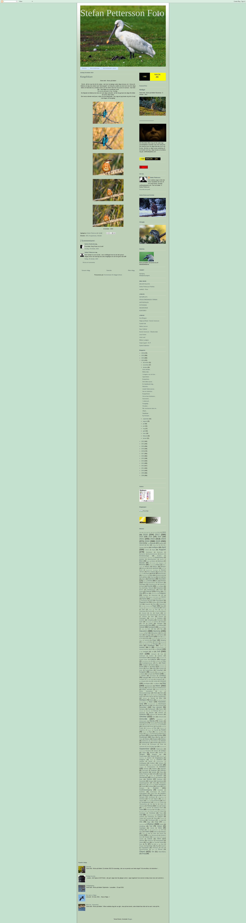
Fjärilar (144, 599)
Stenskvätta (143, 777)
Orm (154, 716)
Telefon (162, 802)
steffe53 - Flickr (143, 289)
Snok (155, 765)
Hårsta (140, 640)
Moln (161, 693)
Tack (149, 798)
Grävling (152, 618)
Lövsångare (146, 683)
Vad (151, 826)
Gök (156, 625)
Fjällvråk (163, 597)
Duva (142, 586)
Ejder (161, 586)
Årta (157, 844)
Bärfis (140, 577)
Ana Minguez (143, 318)
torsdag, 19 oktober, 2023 (92, 248)
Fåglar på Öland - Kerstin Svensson (149, 321)
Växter (141, 842)
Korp (153, 666)
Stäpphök (151, 784)
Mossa (161, 694)
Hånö (163, 638)
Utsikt (161, 824)
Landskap (162, 675)
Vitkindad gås (154, 835)
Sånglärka (163, 793)
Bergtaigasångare (143, 557)
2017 (142, 453)
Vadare (159, 826)
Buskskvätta (162, 573)
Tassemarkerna (155, 800)
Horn (140, 635)
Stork (140, 779)
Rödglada (155, 739)
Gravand (144, 613)
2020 (142, 446)
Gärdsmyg (142, 625)
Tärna (155, 818)
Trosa (161, 813)
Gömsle (142, 627)
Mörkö (151, 700)
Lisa (148, 679)
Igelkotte (162, 645)
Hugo (155, 635)
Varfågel (141, 829)
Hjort (146, 633)
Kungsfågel (160, 670)
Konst (141, 666)
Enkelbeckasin (151, 589)
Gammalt (156, 608)
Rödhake (163, 739)
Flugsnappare (159, 600)
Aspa (153, 549)
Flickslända (163, 598)
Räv (159, 737)
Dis (157, 581)
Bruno (140, 573)
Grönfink (141, 620)
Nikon (154, 705)
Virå (148, 835)
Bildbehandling (159, 557)
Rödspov (155, 740)
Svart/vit (155, 788)
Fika (140, 593)
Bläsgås (150, 568)
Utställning (142, 826)
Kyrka (142, 674)
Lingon (161, 677)
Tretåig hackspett (154, 811)
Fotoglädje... (145, 403)
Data (164, 577)
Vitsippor (147, 837)
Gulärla (151, 623)
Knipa (164, 661)
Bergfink (159, 555)
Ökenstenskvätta (143, 849)
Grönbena (159, 618)
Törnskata (142, 820)
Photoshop (160, 723)
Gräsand (161, 616)
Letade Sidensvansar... (148, 389)
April (164, 547)
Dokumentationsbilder (149, 582)
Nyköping (142, 273)
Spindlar (154, 772)
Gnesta (150, 611)
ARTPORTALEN (143, 302)
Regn (150, 732)
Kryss (147, 668)
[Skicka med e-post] (107, 233)
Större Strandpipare (160, 784)
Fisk (147, 593)
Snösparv (141, 766)
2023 (87, 235)
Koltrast (153, 665)
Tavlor (164, 800)
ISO (152, 649)
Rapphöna (142, 730)
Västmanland (159, 840)
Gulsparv (163, 621)
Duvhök (150, 586)
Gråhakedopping (154, 614)
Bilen (141, 561)
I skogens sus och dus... (149, 374)
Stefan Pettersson (90, 252)
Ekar (140, 588)
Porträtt (164, 724)
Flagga (151, 598)
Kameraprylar (143, 657)
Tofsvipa (150, 806)
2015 (142, 458)
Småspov (161, 763)
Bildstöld (162, 559)
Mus (152, 696)
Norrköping (161, 705)
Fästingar (141, 607)
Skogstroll (153, 756)
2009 (142, 473)
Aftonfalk (141, 545)
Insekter (142, 647)
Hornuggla (148, 635)
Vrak (163, 837)
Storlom (149, 779)
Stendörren (142, 775)
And (147, 547)
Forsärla (161, 602)
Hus (142, 638)
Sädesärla (156, 795)
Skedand (161, 752)
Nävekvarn (142, 712)
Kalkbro (151, 655)
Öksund (160, 849)
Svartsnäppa (153, 791)
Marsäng (141, 687)
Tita (156, 804)
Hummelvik (142, 636)
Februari (149, 591)
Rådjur (153, 737)
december (146, 362)
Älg (157, 846)
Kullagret (161, 668)
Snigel (150, 765)
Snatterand (142, 765)
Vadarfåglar (142, 828)
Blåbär (158, 564)
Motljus (141, 696)
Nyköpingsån (151, 709)
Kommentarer (161, 664)
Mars (157, 686)
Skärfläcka (159, 759)
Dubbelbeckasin (153, 584)
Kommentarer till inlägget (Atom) (113, 275)
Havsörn (143, 631)
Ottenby (152, 721)
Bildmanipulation (152, 559)
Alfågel (154, 545)
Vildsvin (161, 833)
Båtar (151, 575)
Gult (144, 623)
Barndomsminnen (152, 554)
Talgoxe (155, 799)
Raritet (163, 730)
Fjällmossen (142, 597)
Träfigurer (160, 816)
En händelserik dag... (148, 384)
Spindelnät (145, 772)
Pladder (153, 724)
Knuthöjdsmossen (147, 663)
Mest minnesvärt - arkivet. (109, 68)
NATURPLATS (143, 297)
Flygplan (154, 602)
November (142, 707)
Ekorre (141, 589)
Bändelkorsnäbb (159, 575)
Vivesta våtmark (156, 837)
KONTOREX (142, 310)
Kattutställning (145, 661)
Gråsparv (144, 616)
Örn (153, 851)
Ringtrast (163, 733)
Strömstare (163, 783)
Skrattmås (162, 756)
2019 (142, 448)
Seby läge (154, 746)
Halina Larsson (143, 326)
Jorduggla (145, 651)
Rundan (160, 735)
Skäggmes (142, 759)
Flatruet (157, 598)
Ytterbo (161, 842)
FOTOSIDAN (143, 305)
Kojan (164, 663)
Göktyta (161, 625)
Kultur (140, 670)
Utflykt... (144, 411)
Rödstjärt (163, 740)
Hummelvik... (146, 398)
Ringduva (148, 733)
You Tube (154, 842)
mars (144, 433)
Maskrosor (150, 687)
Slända (150, 761)
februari (145, 436)
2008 (142, 475)
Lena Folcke (142, 334)
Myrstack (145, 698)
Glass (162, 609)
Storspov (150, 781)
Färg (161, 606)
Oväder (161, 721)
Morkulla (148, 694)
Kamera (160, 656)
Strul (154, 783)
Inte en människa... (147, 391)
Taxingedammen (145, 802)
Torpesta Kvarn (158, 807)
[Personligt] (144, 511)
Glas (156, 609)
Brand (141, 570)
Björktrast (160, 561)
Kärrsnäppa (153, 675)
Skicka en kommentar (89, 262)
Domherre (160, 582)
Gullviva (156, 621)
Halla (164, 627)
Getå (143, 609)
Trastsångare (163, 809)
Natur (151, 702)
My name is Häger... (91, 895)
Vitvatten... (145, 406)
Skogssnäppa (143, 756)
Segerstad (162, 746)
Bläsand (144, 568)
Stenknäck (159, 775)
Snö (161, 765)
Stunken (144, 784)
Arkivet (147, 549)
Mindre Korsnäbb (160, 689)
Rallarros (162, 728)
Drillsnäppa (142, 584)
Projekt (157, 726)
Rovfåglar (151, 735)
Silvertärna (148, 750)
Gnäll (155, 611)
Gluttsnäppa (142, 611)
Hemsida (141, 633)
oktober (145, 367)
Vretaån (141, 838)
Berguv (151, 557)
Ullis (140, 822)
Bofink (157, 568)
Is (149, 647)
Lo (165, 679)
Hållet (158, 638)
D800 (159, 577)
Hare (155, 629)
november (146, 365)
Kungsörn (142, 672)
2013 (142, 463)
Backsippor (149, 552)
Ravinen (144, 731)
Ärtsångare (155, 847)
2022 (142, 441)
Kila (152, 661)
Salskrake (142, 746)
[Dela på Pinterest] (114, 233)
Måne (160, 698)
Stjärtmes (160, 777)
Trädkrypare (159, 815)
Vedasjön (163, 831)
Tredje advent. (144, 811)
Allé (159, 545)
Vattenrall (156, 831)
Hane (149, 629)
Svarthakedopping (145, 790)
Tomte (157, 806)
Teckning (156, 802)
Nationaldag (163, 700)
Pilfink (141, 724)
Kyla (165, 672)
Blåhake (147, 566)
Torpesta (149, 807)
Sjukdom (156, 750)
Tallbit (162, 798)
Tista (151, 804)
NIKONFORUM (143, 308)
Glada (150, 609)
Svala (143, 786)
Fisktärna (145, 595)
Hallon (143, 629)
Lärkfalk (155, 681)
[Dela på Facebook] (113, 233)
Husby (147, 638)
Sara (148, 746)
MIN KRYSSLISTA (144, 284)
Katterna (153, 659)
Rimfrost (141, 733)
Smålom (152, 763)
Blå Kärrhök (151, 564)
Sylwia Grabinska (90, 244)
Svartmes (142, 792)
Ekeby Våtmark (148, 588)
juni (144, 426)
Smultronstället (160, 761)
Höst (141, 645)
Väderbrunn (150, 840)
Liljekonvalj (154, 677)
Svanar (158, 786)
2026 (142, 353)
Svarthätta (160, 790)
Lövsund (163, 681)
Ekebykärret (159, 588)
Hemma (156, 631)
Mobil (155, 693)
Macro (157, 683)
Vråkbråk (149, 839)
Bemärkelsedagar (144, 556)
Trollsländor (152, 813)
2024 (142, 358)
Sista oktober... (146, 369)
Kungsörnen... (146, 379)
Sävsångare (152, 797)
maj (144, 428)
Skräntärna (141, 758)
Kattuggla (163, 659)
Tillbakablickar (143, 804)
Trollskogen (142, 813)
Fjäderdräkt (154, 595)
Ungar (148, 822)
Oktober (99, 235)
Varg (149, 829)
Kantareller (161, 657)
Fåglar (154, 606)
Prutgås (141, 728)
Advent (161, 543)
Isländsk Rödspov (144, 649)
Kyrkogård (150, 674)
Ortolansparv (159, 719)
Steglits (161, 774)
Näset (162, 710)
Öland (142, 851)
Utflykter (150, 824)
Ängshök (163, 846)
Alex (148, 545)
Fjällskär (157, 597)
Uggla (162, 820)
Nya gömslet (157, 707)
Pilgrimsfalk (147, 724)
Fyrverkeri (148, 606)
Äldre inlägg (131, 270)
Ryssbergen (143, 737)
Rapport (149, 730)
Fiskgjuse (162, 593)
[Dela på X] (111, 233)
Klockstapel (157, 661)
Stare (161, 772)
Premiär (151, 726)
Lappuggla (145, 677)
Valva (160, 828)
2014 (142, 461)
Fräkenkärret (162, 604)
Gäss (150, 625)
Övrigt (144, 853)
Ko (157, 663)
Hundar (164, 636)
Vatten (147, 831)
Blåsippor (163, 566)
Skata (144, 752)
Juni (141, 654)
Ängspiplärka (145, 847)
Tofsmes (141, 806)
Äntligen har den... (91, 876)
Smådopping (142, 763)
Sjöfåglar (163, 750)
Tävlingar (162, 818)
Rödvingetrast (146, 742)
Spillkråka (163, 770)
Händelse (144, 642)
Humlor (161, 635)
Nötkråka (160, 712)
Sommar (146, 768)
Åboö (140, 844)
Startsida (84, 68)
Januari (159, 649)
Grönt (140, 621)
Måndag (153, 698)
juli (144, 423)
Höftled (141, 643)
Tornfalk (163, 806)
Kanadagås (153, 657)
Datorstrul (151, 579)
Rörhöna (144, 744)
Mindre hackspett (147, 689)
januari (145, 438)
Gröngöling (151, 620)
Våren (159, 839)
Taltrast (141, 800)
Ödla (162, 847)
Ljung (152, 679)
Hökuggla (155, 644)
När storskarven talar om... (149, 408)
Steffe (154, 774)
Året (152, 844)
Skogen (142, 754)
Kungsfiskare (92, 235)
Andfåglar (154, 547)
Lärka (149, 681)
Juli (158, 651)
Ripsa (143, 735)
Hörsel (162, 643)
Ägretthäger (149, 846)
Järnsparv (153, 654)
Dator (143, 579)
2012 (142, 465)
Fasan (141, 591)
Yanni (147, 842)
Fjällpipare (150, 597)
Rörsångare (153, 744)
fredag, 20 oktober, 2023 (91, 259)
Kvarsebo (152, 672)
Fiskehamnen (154, 593)
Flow (151, 600)
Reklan (156, 731)
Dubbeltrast (163, 584)
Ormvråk (143, 719)
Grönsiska (160, 620)
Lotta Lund (142, 337)
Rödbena (147, 739)
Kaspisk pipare (143, 659)
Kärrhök (143, 675)
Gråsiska (163, 614)
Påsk (155, 728)
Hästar (156, 642)
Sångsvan (145, 795)
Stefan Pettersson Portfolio (146, 286)
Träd (140, 815)
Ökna (153, 849)
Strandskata (159, 781)
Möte (157, 700)
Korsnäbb (162, 666)
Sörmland (142, 799)
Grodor (157, 613)
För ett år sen (148, 607)
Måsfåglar (142, 700)
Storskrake (142, 781)
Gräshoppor (142, 618)
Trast (155, 809)
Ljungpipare (159, 679)
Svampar (150, 786)
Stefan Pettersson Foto (122, 13)
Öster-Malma (162, 851)
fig (163, 591)
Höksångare (147, 643)
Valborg (152, 828)
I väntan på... (146, 401)
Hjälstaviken (154, 633)
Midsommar (162, 687)
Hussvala (154, 638)
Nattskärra (143, 701)
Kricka (141, 668)
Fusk (142, 606)
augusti (145, 421)
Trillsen (162, 811)
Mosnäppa (155, 694)
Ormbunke (161, 716)
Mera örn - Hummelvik (92, 904)
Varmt (162, 829)
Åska (162, 844)
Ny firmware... (146, 415)
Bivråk (148, 561)
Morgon (141, 694)
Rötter (161, 744)
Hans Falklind (143, 329)
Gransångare (162, 611)
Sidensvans (159, 749)
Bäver (146, 577)
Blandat (142, 563)
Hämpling (163, 640)
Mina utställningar (94, 68)
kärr (165, 674)
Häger (154, 640)
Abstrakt (152, 543)
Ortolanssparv (143, 721)
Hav (161, 629)
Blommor (142, 564)
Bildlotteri (141, 559)
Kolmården (145, 664)
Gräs (152, 616)
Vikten (154, 833)
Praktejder (144, 726)
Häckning (147, 640)
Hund (158, 636)
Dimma (150, 581)
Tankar (147, 800)
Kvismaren (159, 672)
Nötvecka (152, 714)
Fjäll (162, 595)
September (144, 749)
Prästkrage (148, 728)
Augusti (162, 549)
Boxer (163, 568)
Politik (158, 724)
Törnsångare (151, 820)
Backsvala (159, 552)
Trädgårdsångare (150, 814)
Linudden (141, 679)
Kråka (154, 668)
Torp (143, 807)
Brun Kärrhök (151, 571)
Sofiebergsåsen (151, 766)
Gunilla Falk (142, 323)
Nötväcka (160, 714)
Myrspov (163, 696)
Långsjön (143, 681)
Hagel (160, 627)
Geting (164, 607)
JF (139, 651)
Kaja (162, 654)
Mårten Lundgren (144, 340)
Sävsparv (142, 797)
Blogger (130, 919)
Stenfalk (151, 775)
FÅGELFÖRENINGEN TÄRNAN (148, 299)
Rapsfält (156, 730)
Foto (140, 604)
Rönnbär (155, 742)
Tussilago (148, 818)
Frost (154, 604)
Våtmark (141, 840)
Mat (156, 687)
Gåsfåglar (159, 623)
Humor (151, 636)
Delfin (144, 580)
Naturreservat (146, 705)
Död (157, 586)
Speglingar (154, 770)
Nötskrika (145, 386)
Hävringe (162, 642)
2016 (142, 456)
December (162, 579)
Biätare (153, 561)
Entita (161, 589)
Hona (162, 633)
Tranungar (149, 809)
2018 (142, 451)
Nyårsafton (148, 710)
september (146, 419)
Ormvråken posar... (147, 381)
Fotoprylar (147, 604)
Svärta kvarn (153, 793)
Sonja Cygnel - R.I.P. (145, 343)
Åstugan (141, 846)
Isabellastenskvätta (159, 647)
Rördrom (163, 742)
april (144, 431)
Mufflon (147, 696)
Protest (162, 726)
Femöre (158, 591)
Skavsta (152, 752)
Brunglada (161, 571)
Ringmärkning (155, 733)
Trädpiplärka (151, 816)
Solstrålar (162, 767)
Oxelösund (143, 723)
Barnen (162, 554)
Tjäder (162, 804)
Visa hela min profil (144, 189)
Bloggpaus (161, 563)
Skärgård (141, 761)
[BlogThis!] (109, 233)
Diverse (163, 581)
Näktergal (155, 710)
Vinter (141, 835)
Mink (161, 691)
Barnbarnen (142, 554)
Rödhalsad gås (146, 740)
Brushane (146, 573)
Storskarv (159, 779)
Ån (146, 844)
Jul (152, 651)
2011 (142, 468)
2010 (142, 470)
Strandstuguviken (144, 783)
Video (143, 833)
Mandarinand (148, 686)
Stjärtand (153, 777)
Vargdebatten (155, 829)
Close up (152, 577)
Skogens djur (156, 754)
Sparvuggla (145, 770)
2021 (142, 443)
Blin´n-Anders (153, 563)
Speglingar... (145, 413)
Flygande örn (143, 602)
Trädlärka (141, 816)
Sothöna (154, 768)
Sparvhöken (145, 377)
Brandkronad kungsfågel (152, 570)
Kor (148, 666)
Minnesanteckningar (144, 693)
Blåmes (155, 566)
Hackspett (151, 627)
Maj (164, 683)
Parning (153, 723)
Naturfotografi (162, 704)
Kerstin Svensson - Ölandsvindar (148, 332)
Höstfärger (151, 645)
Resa (162, 731)
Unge (156, 822)
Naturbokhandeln (151, 703)
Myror (157, 696)
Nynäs (161, 709)
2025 (142, 355)
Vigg (149, 833)
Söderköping (161, 797)
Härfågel (142, 90)
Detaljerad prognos (144, 275)
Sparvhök (163, 768)
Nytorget (141, 710)
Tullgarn (141, 818)
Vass (140, 831)
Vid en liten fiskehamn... (149, 396)
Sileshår (141, 750)
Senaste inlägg (86, 270)
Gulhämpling (149, 621)
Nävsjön (151, 712)
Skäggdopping (159, 758)
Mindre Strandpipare (146, 691)
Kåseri (157, 674)
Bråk (153, 573)
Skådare (149, 758)
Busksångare (145, 575)
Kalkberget (142, 655)
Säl (163, 795)
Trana (141, 809)
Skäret (151, 759)
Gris (151, 613)
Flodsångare (144, 600)
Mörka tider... (146, 372)
